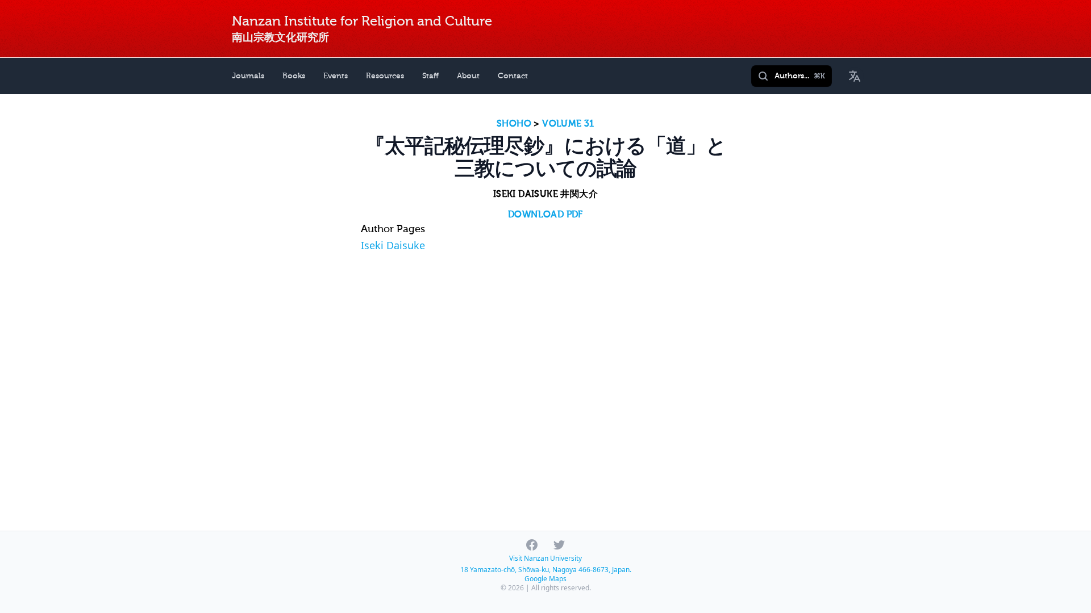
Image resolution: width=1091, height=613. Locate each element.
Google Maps (545, 578)
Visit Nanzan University (545, 558)
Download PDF (545, 214)
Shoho (514, 124)
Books (293, 76)
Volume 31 (568, 124)
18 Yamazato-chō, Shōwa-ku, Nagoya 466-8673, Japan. (545, 569)
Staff (430, 76)
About (468, 76)
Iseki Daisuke (393, 245)
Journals (248, 76)
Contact (513, 76)
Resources (385, 76)
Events (335, 76)
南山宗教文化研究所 (280, 37)
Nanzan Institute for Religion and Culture (362, 21)
